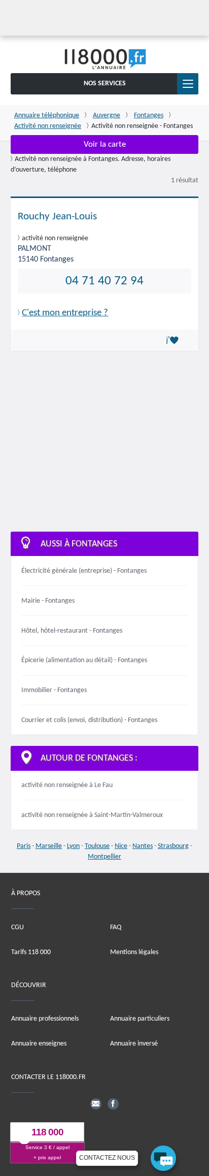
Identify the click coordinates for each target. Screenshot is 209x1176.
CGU (17, 927)
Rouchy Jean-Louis (57, 216)
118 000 (47, 1132)
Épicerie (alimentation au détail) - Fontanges (84, 660)
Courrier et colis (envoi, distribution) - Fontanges (89, 720)
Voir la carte (105, 144)
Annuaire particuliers (139, 1019)
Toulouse (97, 846)
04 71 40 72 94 (104, 281)
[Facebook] (113, 1103)
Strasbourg (173, 846)
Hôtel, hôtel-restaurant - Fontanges (71, 631)
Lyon (73, 846)
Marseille (49, 846)
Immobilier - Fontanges (54, 690)
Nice (121, 846)
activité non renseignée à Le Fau (67, 785)
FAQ (115, 927)
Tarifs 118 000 (31, 952)
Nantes (142, 846)
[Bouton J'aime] (174, 340)
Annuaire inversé (134, 1044)
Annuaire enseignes (38, 1044)
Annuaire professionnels (45, 1019)
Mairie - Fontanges (48, 601)
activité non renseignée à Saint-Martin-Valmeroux (92, 815)
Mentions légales (134, 952)
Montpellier (104, 857)
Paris (23, 846)
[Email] (95, 1103)
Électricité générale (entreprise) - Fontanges (84, 571)
